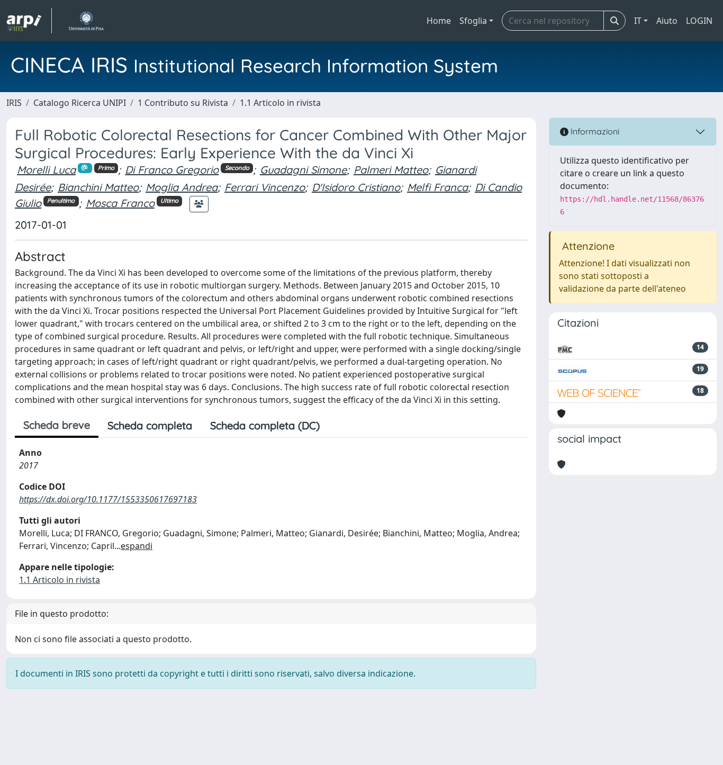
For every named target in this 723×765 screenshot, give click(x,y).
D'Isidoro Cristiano (356, 187)
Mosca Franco (120, 203)
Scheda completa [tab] (149, 425)
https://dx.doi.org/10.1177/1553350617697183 (108, 499)
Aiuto (666, 20)
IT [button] (637, 20)
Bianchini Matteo (98, 187)
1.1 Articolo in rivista (280, 103)
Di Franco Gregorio (172, 169)
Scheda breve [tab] (56, 424)
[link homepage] (29, 20)
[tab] (338, 426)
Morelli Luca (46, 169)
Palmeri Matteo (391, 169)
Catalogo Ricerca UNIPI (79, 103)
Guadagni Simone (303, 169)
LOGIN (699, 20)
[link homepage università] (86, 20)
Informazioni (593, 131)
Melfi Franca (437, 187)
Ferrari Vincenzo (264, 187)
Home (439, 20)
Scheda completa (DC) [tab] (265, 425)
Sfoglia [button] (473, 20)
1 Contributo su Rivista (183, 103)
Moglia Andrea (182, 187)
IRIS (14, 103)
